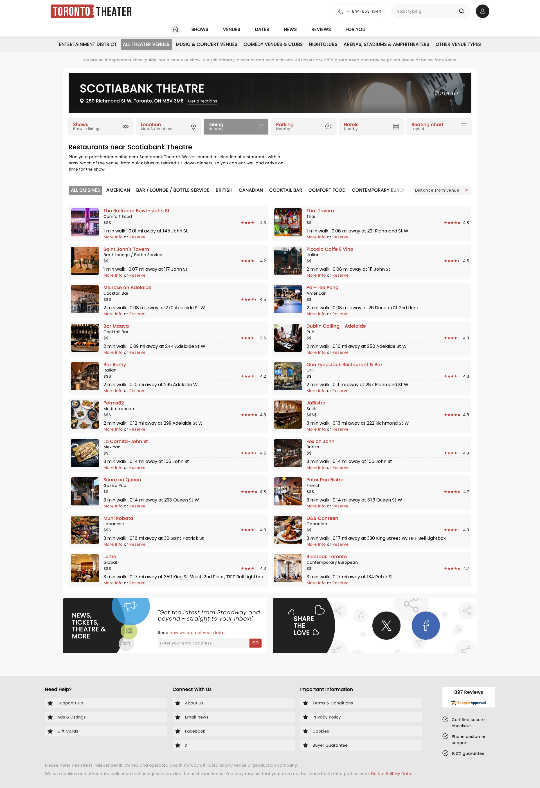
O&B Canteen (322, 518)
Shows (199, 29)
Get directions (202, 101)
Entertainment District (88, 44)
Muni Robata (118, 518)
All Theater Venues (146, 44)
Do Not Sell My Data (391, 773)
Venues (231, 29)
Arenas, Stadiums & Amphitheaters (386, 44)
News (290, 29)
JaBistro (316, 403)
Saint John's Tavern (126, 249)
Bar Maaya (116, 326)
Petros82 (114, 403)
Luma (110, 556)
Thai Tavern (320, 210)
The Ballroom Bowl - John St (137, 210)
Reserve (137, 237)
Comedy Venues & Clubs (273, 44)
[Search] (463, 11)
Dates (262, 29)
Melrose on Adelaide (128, 287)
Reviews (321, 29)
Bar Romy (115, 364)
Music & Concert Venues (206, 44)
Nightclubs (323, 44)
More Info (114, 237)
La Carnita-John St (126, 441)
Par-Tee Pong (323, 287)
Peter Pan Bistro (325, 479)
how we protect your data (197, 632)
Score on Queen (122, 479)
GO (255, 643)
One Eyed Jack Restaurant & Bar (344, 364)
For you (356, 29)
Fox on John (320, 441)
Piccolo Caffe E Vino (330, 249)
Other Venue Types (458, 44)
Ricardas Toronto (327, 556)
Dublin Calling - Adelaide (336, 326)
